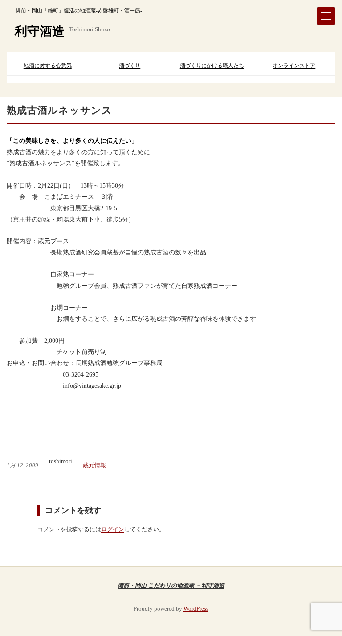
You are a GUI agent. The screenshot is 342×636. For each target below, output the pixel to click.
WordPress (195, 608)
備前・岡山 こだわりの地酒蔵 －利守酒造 (171, 585)
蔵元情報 (94, 465)
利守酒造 (40, 31)
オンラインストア (294, 65)
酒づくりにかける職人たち (212, 65)
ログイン (112, 529)
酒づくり (129, 65)
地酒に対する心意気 (48, 65)
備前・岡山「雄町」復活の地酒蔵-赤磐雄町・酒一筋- (79, 11)
